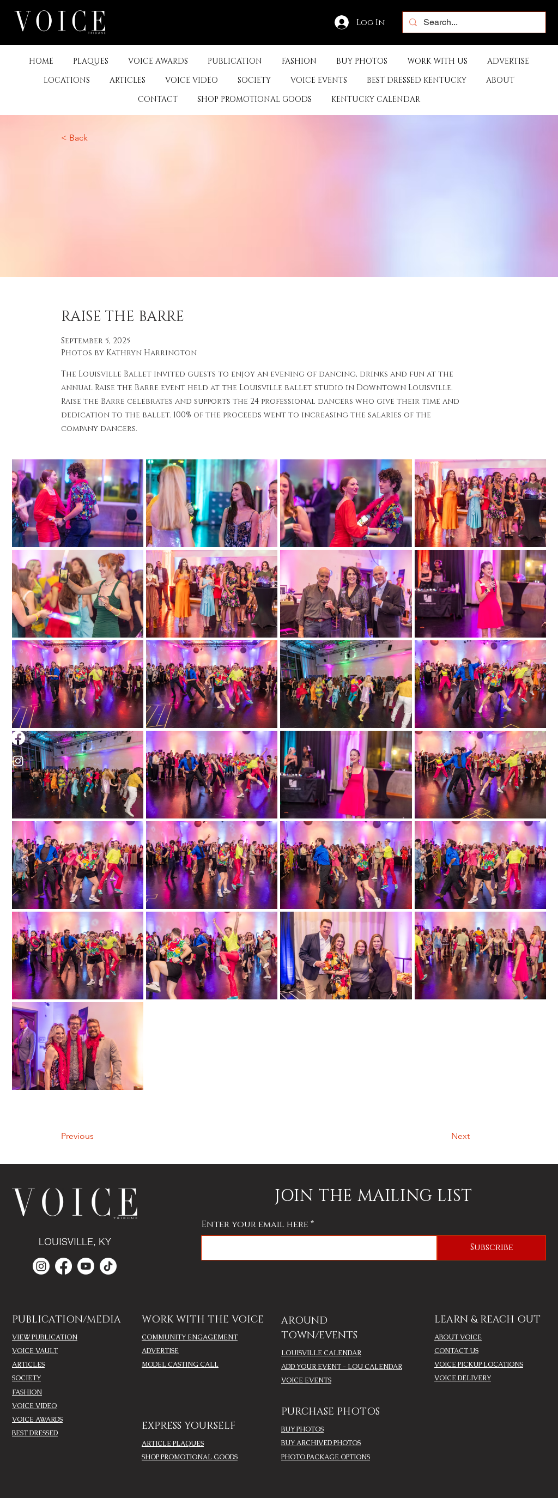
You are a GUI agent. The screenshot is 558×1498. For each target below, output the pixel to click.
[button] (235, 61)
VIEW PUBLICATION (44, 1337)
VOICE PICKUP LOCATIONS (478, 1364)
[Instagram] (18, 761)
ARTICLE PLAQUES (173, 1443)
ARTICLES (28, 1364)
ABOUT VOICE (458, 1337)
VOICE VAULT (35, 1351)
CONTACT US (456, 1351)
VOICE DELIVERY (462, 1378)
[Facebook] (18, 738)
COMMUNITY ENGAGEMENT (190, 1337)
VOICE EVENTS (306, 1380)
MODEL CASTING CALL (180, 1364)
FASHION (27, 1392)
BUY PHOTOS (302, 1429)
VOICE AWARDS (37, 1419)
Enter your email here (255, 1224)
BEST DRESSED (35, 1433)
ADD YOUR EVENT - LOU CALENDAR (341, 1366)
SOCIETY (26, 1378)
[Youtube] (85, 1266)
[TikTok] (108, 1266)
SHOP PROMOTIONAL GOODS (190, 1457)
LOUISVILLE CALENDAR (321, 1353)
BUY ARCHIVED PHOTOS (321, 1443)
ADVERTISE (160, 1351)
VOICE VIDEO (34, 1406)
